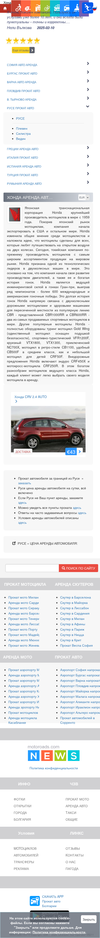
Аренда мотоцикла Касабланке (22, 720)
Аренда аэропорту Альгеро (29, 685)
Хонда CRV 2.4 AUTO (30, 396)
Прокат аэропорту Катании (28, 691)
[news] (54, 752)
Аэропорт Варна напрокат (80, 680)
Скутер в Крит (70, 640)
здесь (22, 502)
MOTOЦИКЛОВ (25, 848)
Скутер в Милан (72, 618)
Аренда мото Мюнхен (25, 640)
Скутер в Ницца (72, 634)
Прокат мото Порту (22, 629)
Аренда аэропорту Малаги (28, 675)
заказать (24, 483)
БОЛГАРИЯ (22, 819)
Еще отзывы (21, 50)
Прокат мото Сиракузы (25, 608)
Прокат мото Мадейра (25, 634)
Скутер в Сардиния (75, 613)
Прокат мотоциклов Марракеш (31, 712)
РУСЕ (20, 118)
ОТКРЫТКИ (22, 805)
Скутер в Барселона (75, 597)
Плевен (21, 128)
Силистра (23, 133)
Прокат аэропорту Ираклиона (30, 701)
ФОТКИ (19, 799)
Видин (21, 138)
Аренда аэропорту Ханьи (27, 696)
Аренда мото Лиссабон (26, 624)
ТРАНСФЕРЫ (24, 861)
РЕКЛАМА (21, 868)
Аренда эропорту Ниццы (27, 707)
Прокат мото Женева (24, 645)
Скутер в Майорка (74, 602)
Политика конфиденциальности (54, 768)
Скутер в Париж (72, 629)
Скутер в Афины (72, 624)
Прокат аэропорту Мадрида (29, 680)
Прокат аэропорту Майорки (29, 669)
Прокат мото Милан (23, 597)
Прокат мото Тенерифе (26, 618)
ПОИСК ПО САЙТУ (80, 568)
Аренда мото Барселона (27, 613)
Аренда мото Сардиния (26, 602)
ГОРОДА (20, 812)
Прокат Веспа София (76, 645)
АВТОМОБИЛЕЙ (26, 855)
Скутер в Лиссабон (74, 608)
